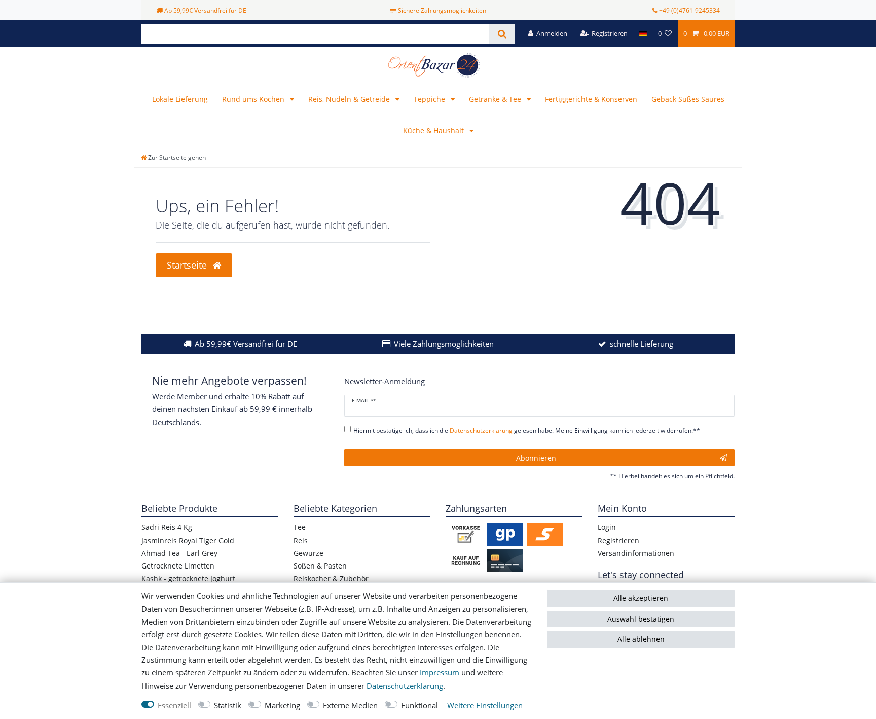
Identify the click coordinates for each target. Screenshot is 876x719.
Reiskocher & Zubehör (331, 578)
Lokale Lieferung (180, 99)
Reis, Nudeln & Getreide (350, 99)
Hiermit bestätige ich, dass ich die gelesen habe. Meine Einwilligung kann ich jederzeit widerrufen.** (526, 430)
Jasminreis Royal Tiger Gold (187, 540)
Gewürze (308, 553)
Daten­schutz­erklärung (405, 685)
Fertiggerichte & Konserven (591, 99)
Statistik (227, 705)
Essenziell (174, 705)
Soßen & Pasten (320, 566)
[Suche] (502, 34)
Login (607, 527)
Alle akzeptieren (640, 598)
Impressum (439, 672)
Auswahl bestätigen (640, 619)
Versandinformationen (636, 553)
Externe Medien (350, 705)
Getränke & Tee (496, 99)
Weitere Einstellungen (485, 705)
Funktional (419, 705)
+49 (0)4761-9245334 (689, 10)
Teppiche (430, 99)
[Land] (642, 33)
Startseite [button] (188, 265)
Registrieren (618, 540)
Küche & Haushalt (434, 130)
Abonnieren (536, 458)
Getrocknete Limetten (177, 566)
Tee (300, 527)
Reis (301, 540)
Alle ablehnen (641, 639)
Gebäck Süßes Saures (687, 99)
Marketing (282, 705)
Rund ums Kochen (254, 99)
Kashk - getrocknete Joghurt (188, 578)
